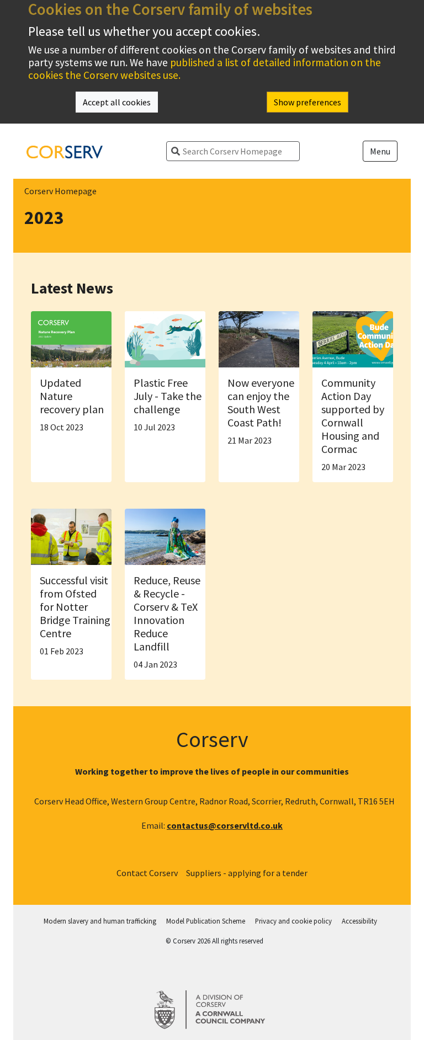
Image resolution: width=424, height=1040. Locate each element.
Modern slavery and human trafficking (100, 920)
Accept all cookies (117, 102)
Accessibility (359, 920)
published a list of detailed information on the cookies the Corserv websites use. (204, 69)
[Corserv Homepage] (64, 151)
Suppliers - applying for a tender (247, 872)
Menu (380, 151)
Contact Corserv (147, 872)
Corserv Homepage (60, 190)
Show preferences (307, 102)
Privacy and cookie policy (293, 920)
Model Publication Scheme (205, 920)
